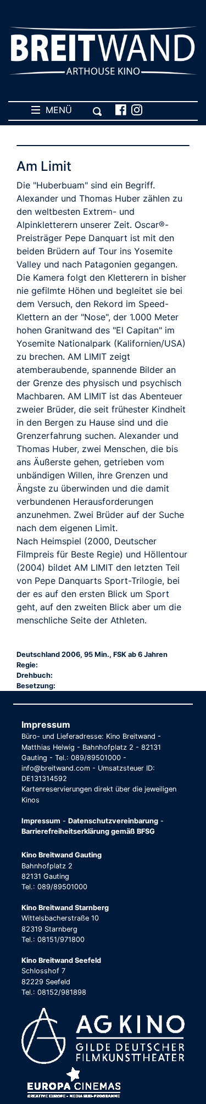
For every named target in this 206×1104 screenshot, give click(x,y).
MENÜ (56, 109)
